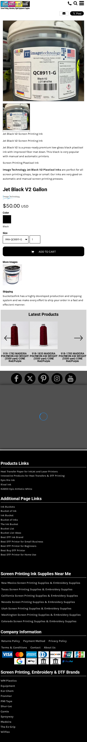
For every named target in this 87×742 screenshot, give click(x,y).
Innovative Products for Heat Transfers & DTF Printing (33, 475)
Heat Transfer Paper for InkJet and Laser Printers (29, 471)
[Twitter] (29, 378)
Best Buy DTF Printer (13, 550)
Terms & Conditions (14, 647)
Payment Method (34, 641)
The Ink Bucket (9, 524)
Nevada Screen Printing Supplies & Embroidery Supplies (38, 602)
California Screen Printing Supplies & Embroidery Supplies (39, 595)
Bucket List (7, 528)
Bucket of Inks (9, 519)
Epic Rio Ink (8, 480)
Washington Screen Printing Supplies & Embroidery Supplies (41, 614)
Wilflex (5, 731)
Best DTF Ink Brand (12, 537)
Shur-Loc (6, 706)
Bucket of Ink (8, 510)
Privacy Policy (58, 641)
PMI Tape (6, 701)
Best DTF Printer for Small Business (22, 541)
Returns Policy (10, 641)
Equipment (8, 685)
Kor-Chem (7, 690)
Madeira (6, 721)
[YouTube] (70, 378)
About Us (50, 647)
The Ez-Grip (8, 726)
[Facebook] (16, 378)
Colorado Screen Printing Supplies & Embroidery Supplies (38, 621)
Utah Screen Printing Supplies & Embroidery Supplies (36, 608)
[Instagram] (57, 378)
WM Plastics (9, 680)
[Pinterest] (43, 378)
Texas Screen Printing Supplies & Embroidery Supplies (36, 589)
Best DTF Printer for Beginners (18, 546)
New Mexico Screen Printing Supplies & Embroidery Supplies (40, 582)
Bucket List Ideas (11, 532)
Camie (5, 711)
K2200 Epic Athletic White (16, 488)
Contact (35, 647)
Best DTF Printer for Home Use (18, 554)
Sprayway (7, 716)
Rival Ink (6, 484)
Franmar (6, 696)
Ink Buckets (8, 506)
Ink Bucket (7, 515)
